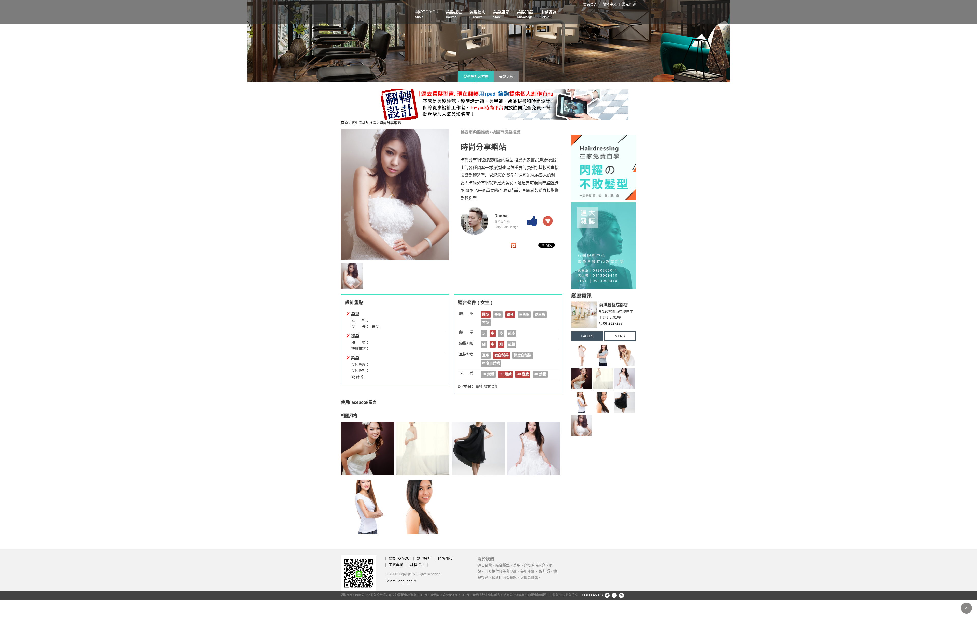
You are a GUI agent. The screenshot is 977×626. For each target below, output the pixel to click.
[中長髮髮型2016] (533, 448)
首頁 (344, 123)
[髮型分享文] (422, 507)
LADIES (587, 336)
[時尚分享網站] (581, 425)
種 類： (360, 342)
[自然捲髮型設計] (367, 448)
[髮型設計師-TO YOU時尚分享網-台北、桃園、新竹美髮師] (488, 41)
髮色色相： (360, 370)
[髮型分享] (484, 104)
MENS (620, 336)
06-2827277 (613, 323)
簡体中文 (609, 4)
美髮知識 (525, 14)
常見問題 (629, 4)
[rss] (621, 595)
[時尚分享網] (603, 245)
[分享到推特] (607, 595)
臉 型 (466, 313)
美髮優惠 (477, 14)
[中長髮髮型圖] (422, 448)
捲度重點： (360, 348)
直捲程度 (466, 354)
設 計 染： (359, 377)
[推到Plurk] (513, 245)
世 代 (466, 373)
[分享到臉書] (614, 595)
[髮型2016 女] (624, 355)
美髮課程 (454, 14)
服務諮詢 (548, 14)
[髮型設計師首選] (581, 355)
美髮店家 (501, 14)
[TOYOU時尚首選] (478, 448)
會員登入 (590, 4)
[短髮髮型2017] (367, 507)
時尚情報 (445, 558)
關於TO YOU (426, 14)
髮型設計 (424, 558)
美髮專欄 (396, 565)
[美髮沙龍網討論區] (603, 355)
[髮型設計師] (603, 167)
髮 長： (360, 326)
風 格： (360, 320)
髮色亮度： (360, 364)
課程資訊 (417, 565)
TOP (966, 608)
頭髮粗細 (466, 343)
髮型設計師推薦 (476, 76)
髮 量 (466, 332)
